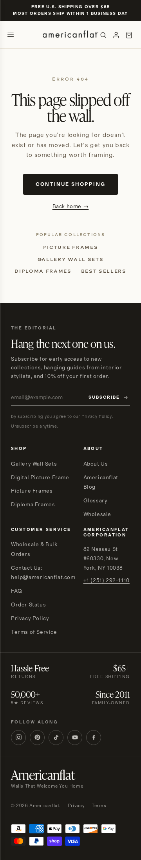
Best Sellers (104, 271)
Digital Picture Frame (40, 478)
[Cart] (129, 35)
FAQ (16, 591)
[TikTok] (56, 737)
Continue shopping (70, 184)
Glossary (95, 501)
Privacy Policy (30, 618)
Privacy (76, 805)
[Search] (103, 35)
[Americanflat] (70, 35)
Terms (99, 805)
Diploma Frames (43, 271)
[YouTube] (74, 737)
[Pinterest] (37, 737)
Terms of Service (34, 632)
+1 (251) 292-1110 (106, 581)
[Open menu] (10, 34)
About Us (95, 464)
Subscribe (104, 397)
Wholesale (97, 514)
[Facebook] (93, 737)
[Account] (116, 35)
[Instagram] (18, 737)
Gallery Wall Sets (71, 259)
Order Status (28, 605)
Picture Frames (70, 247)
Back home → (70, 206)
